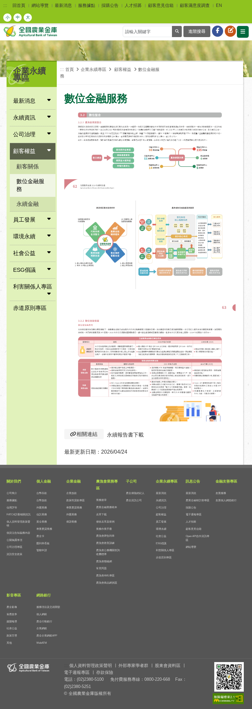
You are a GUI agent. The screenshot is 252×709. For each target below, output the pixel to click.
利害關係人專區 (165, 550)
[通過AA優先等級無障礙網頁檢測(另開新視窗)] (228, 699)
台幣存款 (41, 493)
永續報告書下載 (125, 435)
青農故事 (12, 614)
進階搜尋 (196, 31)
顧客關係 (27, 166)
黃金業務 (41, 521)
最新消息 (63, 5)
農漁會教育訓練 (105, 543)
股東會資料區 (167, 665)
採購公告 (109, 5)
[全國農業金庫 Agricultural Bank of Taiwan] (31, 30)
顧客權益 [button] (24, 151)
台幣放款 (41, 500)
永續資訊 (161, 500)
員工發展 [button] (24, 220)
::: (5, 5)
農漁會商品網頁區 (106, 582)
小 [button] (8, 17)
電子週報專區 (193, 514)
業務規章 (101, 500)
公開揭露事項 (14, 540)
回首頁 (18, 5)
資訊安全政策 (14, 554)
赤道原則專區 (30, 308)
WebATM (41, 642)
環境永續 (161, 528)
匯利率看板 (43, 543)
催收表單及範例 (105, 521)
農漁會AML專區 (105, 575)
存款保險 (104, 672)
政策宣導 (12, 635)
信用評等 (12, 507)
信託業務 (41, 514)
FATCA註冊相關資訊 (19, 514)
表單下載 (101, 514)
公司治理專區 (14, 547)
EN (219, 5)
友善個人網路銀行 (226, 500)
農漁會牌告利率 (105, 535)
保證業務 (71, 521)
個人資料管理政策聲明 (90, 665)
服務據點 (86, 5)
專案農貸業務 (44, 528)
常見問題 (101, 568)
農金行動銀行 (44, 621)
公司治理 (161, 507)
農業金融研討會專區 (197, 500)
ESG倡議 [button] (24, 270)
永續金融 (27, 204)
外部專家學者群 (133, 665)
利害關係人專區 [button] (32, 287)
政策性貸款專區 (75, 500)
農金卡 (40, 536)
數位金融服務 (30, 185)
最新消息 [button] (24, 101)
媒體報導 (12, 621)
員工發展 (161, 521)
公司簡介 (12, 493)
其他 (9, 642)
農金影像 (12, 607)
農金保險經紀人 (135, 493)
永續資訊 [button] (24, 118)
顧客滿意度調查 (195, 5)
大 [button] (28, 17)
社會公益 (161, 536)
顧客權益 (161, 514)
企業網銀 (41, 628)
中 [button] (18, 17)
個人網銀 (41, 614)
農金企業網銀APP (46, 635)
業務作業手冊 (104, 528)
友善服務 (221, 493)
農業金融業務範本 (106, 507)
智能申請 (41, 550)
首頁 (69, 69)
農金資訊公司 (134, 500)
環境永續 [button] (24, 236)
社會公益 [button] (24, 253)
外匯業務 (41, 507)
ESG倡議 (161, 543)
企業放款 (71, 493)
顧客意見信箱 (161, 5)
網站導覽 (40, 5)
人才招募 (133, 5)
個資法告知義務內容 (18, 532)
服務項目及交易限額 (48, 607)
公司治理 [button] (24, 134)
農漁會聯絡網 (104, 561)
